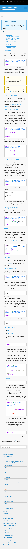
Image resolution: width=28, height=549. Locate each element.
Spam (5, 503)
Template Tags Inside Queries (13, 36)
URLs (4, 530)
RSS (5, 491)
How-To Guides (6, 532)
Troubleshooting (7, 540)
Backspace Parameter (11, 46)
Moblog (6, 484)
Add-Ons (3, 15)
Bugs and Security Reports (9, 542)
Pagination (8, 44)
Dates (7, 42)
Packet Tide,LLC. (10, 443)
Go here (8, 25)
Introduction (9, 35)
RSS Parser (7, 494)
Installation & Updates (8, 454)
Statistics (6, 506)
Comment (5, 513)
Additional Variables (10, 47)
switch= (9, 332)
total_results (10, 333)
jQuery (6, 479)
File (5, 472)
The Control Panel (7, 456)
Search (6, 498)
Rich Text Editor (8, 496)
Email (5, 467)
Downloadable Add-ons (9, 508)
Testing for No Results (11, 41)
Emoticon (6, 470)
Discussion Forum (8, 474)
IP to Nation (7, 477)
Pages (5, 486)
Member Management (8, 518)
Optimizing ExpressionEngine (10, 523)
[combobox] (13, 447)
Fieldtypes (5, 516)
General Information (7, 537)
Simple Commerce (8, 501)
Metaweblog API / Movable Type (12, 482)
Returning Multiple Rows (11, 39)
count (8, 330)
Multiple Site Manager (8, 520)
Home (2, 13)
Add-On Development (8, 535)
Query (5, 489)
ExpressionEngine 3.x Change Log (11, 544)
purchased (9, 91)
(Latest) (9, 1)
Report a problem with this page (9, 440)
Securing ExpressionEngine (9, 525)
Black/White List (8, 465)
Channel (5, 511)
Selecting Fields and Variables (13, 38)
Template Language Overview (10, 528)
